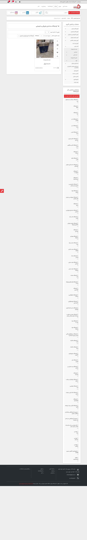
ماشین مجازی (75, 76)
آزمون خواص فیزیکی (74, 37)
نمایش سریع (57, 56)
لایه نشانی (75, 55)
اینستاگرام (12, 12)
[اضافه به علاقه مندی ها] (57, 52)
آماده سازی (76, 46)
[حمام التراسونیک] (57, 41)
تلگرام (37, 12)
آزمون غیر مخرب (75, 43)
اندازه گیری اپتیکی (75, 63)
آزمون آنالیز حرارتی (75, 29)
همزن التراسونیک (74, 58)
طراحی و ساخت (75, 73)
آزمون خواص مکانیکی (74, 40)
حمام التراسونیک (74, 49)
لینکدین (23, 12)
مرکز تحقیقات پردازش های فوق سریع (26, 483)
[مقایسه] (57, 48)
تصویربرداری (76, 71)
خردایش (75, 52)
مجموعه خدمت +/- (46, 36)
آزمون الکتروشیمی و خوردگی (73, 34)
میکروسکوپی (76, 79)
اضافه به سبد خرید (57, 45)
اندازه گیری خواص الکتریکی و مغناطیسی (72, 67)
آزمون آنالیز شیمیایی (74, 32)
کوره (76, 60)
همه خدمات (76, 82)
